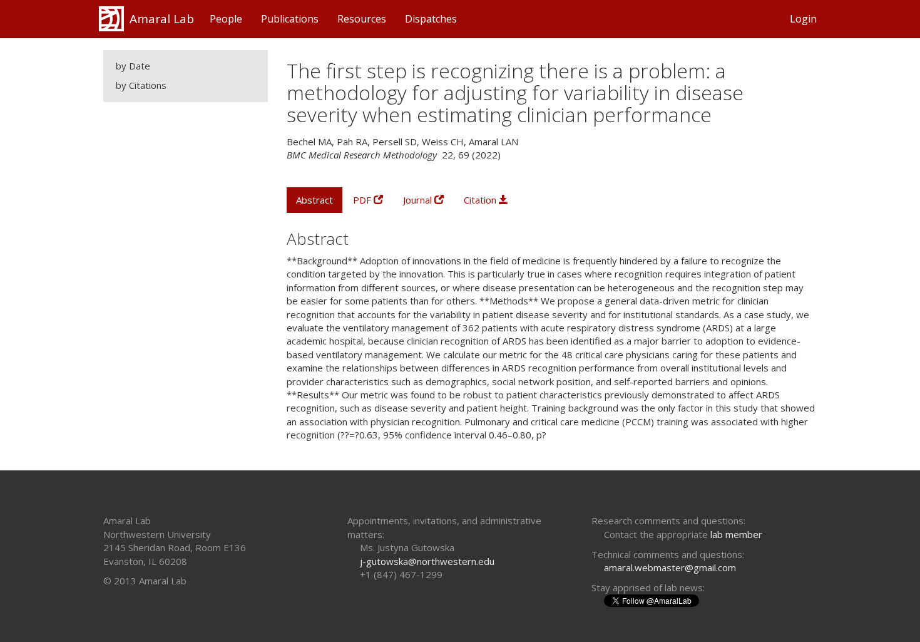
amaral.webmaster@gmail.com (670, 567)
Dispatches (431, 19)
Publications (290, 19)
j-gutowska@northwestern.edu (427, 561)
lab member (736, 534)
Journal (418, 200)
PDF (363, 200)
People (226, 19)
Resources (361, 19)
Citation (481, 200)
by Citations (141, 85)
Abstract (314, 200)
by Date (133, 66)
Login (803, 19)
